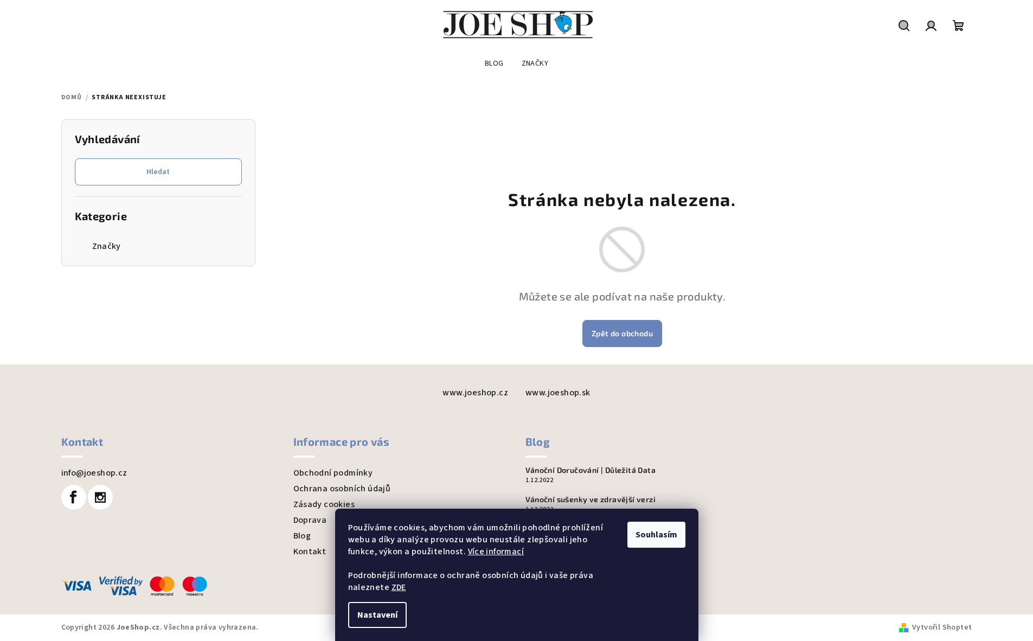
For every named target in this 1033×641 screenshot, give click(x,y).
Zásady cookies (324, 504)
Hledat (158, 171)
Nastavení (377, 615)
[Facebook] (73, 497)
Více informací (496, 551)
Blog (302, 536)
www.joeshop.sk (558, 393)
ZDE (399, 587)
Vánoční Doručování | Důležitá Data (590, 470)
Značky (106, 246)
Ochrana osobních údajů (342, 489)
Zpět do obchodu (622, 333)
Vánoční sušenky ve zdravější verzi (590, 499)
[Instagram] (100, 497)
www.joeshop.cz (475, 393)
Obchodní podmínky (333, 473)
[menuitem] (494, 63)
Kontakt (309, 551)
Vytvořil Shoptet (942, 627)
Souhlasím (656, 535)
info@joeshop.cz (94, 473)
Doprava (310, 520)
